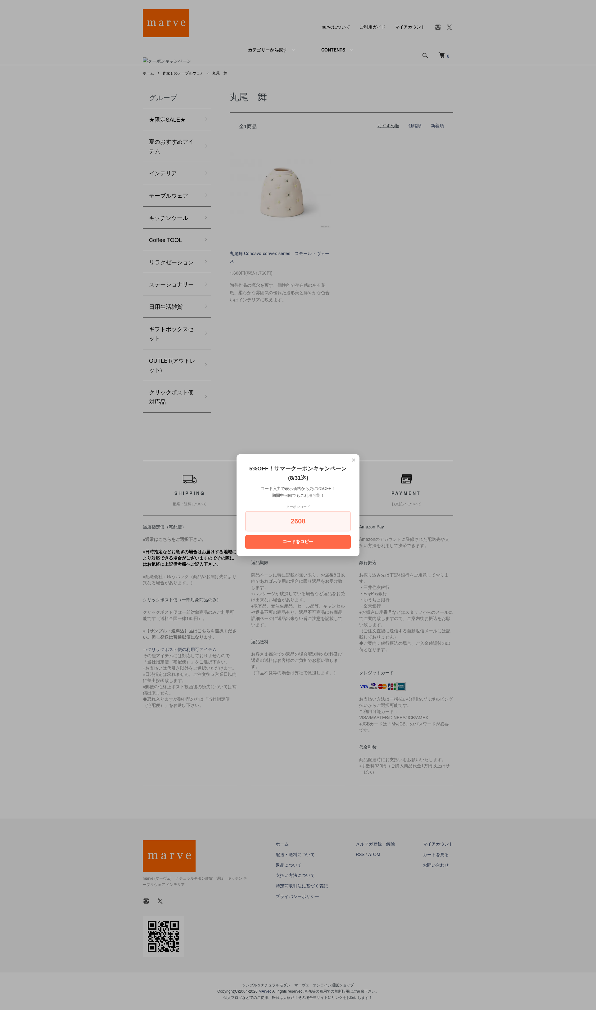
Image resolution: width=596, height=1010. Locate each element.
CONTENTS (333, 50)
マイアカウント (410, 27)
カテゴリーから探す (267, 50)
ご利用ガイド (372, 27)
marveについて (335, 27)
